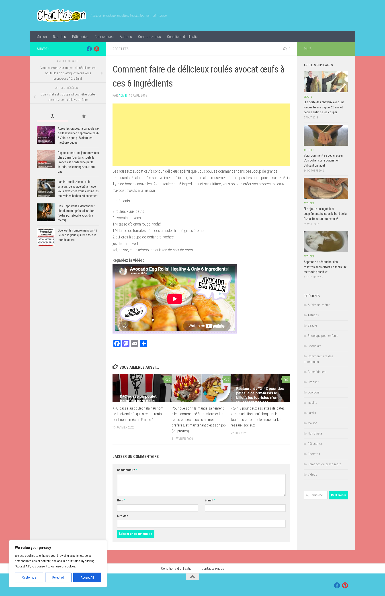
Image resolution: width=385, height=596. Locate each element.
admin (123, 95)
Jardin (312, 413)
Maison (42, 37)
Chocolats (314, 346)
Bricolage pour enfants (323, 336)
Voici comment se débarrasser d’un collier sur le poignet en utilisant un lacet (323, 160)
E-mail (210, 500)
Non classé (315, 433)
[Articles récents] (52, 116)
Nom (121, 500)
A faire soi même (319, 305)
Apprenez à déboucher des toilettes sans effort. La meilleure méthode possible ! (325, 267)
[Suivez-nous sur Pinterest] (96, 49)
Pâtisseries (80, 37)
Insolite (312, 403)
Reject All (58, 577)
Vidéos (312, 474)
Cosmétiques (104, 37)
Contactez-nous (149, 37)
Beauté (308, 96)
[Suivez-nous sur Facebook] (89, 49)
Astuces (126, 37)
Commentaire (127, 470)
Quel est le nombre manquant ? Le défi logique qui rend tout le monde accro (77, 235)
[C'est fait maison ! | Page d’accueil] (61, 15)
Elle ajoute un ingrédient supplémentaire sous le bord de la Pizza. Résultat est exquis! (325, 214)
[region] (58, 563)
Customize (29, 577)
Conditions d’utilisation (183, 37)
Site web (122, 516)
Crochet (313, 382)
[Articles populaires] (83, 116)
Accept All (87, 577)
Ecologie (313, 392)
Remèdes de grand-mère (324, 464)
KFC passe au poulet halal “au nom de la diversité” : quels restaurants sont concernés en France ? (138, 414)
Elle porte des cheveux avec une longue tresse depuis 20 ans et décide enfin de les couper (324, 107)
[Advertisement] (201, 134)
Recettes (59, 37)
